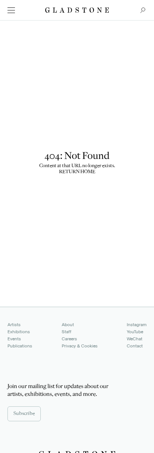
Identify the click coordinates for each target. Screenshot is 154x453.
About (68, 324)
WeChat (134, 338)
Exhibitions (18, 331)
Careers (69, 338)
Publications (19, 346)
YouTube (135, 331)
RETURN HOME (77, 172)
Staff (66, 331)
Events (14, 338)
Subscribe (24, 414)
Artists (14, 324)
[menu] (11, 10)
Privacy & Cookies (80, 346)
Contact (135, 346)
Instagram (137, 324)
